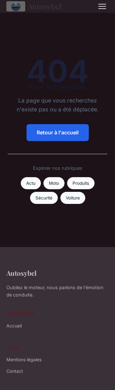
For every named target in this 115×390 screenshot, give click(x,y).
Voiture (73, 197)
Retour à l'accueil (58, 132)
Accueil (14, 325)
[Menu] (102, 6)
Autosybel (44, 6)
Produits (81, 183)
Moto (54, 183)
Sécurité (43, 197)
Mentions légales (24, 359)
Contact (14, 371)
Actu (30, 183)
